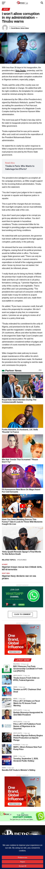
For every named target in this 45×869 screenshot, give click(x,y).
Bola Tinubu (20, 71)
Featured (22, 560)
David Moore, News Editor (20, 28)
